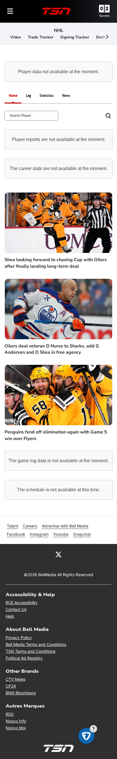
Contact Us (16, 609)
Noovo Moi (16, 727)
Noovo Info (16, 721)
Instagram (39, 534)
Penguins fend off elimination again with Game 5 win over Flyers (56, 435)
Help (10, 616)
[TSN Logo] (56, 11)
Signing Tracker (74, 37)
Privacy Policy (19, 637)
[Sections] (10, 11)
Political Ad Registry (24, 658)
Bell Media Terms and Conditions (36, 644)
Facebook (16, 534)
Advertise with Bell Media (65, 525)
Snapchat (82, 534)
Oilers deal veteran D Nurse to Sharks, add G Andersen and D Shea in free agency (52, 349)
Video (15, 37)
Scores (104, 15)
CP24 (11, 686)
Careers (30, 525)
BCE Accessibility (21, 602)
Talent (12, 525)
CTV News (15, 679)
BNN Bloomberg (21, 692)
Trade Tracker (40, 37)
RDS (10, 714)
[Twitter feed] (58, 554)
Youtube (60, 534)
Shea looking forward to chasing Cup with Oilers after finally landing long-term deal (56, 263)
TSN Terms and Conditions (30, 651)
